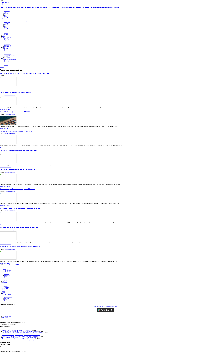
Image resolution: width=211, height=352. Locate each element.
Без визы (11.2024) (7, 48)
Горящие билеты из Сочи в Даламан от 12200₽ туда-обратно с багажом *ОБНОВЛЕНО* (21, 335)
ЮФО (5, 15)
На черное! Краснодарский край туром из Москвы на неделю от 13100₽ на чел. (20, 247)
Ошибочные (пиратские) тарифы (9, 55)
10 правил (6, 56)
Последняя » (16, 264)
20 (12, 264)
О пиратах (4, 64)
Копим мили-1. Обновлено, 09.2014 (10, 59)
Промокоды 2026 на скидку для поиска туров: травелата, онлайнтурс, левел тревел (18, 21)
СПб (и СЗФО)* (6, 23)
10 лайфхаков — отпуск (8, 52)
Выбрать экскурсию (7, 45)
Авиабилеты (4, 10)
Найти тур (6, 38)
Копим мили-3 (6, 61)
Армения (5, 32)
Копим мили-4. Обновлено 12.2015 (9, 62)
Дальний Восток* (7, 28)
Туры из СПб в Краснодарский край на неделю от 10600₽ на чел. (16, 131)
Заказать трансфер (7, 43)
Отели (3, 35)
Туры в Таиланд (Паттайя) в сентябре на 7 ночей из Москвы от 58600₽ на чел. (19, 337)
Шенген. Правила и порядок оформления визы (11, 49)
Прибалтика (7, 275)
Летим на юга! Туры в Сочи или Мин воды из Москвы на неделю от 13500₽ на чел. (20, 208)
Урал (5, 14)
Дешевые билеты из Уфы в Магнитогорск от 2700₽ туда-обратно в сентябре (18, 338)
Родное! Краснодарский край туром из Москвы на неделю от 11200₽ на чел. (19, 227)
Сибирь (5, 16)
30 (13, 264)
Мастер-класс (5, 288)
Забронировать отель (8, 40)
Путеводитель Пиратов (7, 3)
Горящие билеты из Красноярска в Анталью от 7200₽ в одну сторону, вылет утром (20, 331)
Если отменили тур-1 (7, 54)
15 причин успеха (7, 57)
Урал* (5, 25)
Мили (3, 58)
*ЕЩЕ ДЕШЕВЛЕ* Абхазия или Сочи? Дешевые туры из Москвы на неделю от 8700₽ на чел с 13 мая (24, 73)
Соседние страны (8, 277)
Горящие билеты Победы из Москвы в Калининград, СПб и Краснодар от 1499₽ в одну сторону (22, 332)
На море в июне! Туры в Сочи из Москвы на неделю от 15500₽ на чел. (17, 189)
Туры (3, 18)
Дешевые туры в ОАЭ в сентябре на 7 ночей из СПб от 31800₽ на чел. (17, 330)
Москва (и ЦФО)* (7, 22)
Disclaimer (6, 65)
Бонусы (3, 36)
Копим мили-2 (6, 60)
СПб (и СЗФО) (6, 12)
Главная (2, 67)
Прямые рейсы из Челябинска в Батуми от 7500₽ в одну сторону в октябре (18, 340)
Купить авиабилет (7, 39)
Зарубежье (4, 29)
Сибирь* (5, 27)
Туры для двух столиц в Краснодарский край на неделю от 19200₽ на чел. (18, 169)
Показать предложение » (5, 90)
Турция (5, 30)
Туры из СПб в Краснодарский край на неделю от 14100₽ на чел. (16, 92)
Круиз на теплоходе (7, 44)
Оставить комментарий (10, 75)
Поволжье (6, 13)
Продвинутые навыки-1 (8, 51)
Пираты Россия (5, 4)
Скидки (3, 292)
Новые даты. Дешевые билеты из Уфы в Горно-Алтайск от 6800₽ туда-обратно (19, 333)
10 (11, 264)
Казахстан (6, 33)
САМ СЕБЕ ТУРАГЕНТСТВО (6, 37)
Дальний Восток (7, 17)
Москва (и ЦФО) (7, 11)
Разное (3, 291)
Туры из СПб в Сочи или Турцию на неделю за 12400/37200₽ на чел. (17, 112)
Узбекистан (6, 34)
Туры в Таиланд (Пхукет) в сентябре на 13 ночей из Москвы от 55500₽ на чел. (19, 329)
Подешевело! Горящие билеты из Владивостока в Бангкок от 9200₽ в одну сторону (20, 336)
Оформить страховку (7, 41)
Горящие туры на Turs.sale (8, 19)
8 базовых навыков (7, 50)
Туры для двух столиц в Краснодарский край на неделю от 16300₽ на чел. (18, 150)
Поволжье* (6, 24)
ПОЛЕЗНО (3, 47)
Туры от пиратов (5, 2)
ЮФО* (5, 26)
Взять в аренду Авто (7, 46)
